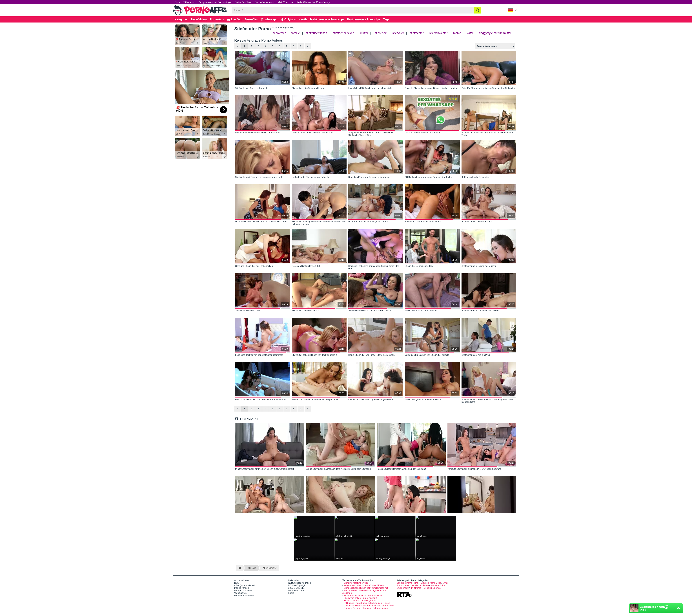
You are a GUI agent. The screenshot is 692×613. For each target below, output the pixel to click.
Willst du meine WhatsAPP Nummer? (423, 132)
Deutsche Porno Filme (407, 583)
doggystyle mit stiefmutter (495, 33)
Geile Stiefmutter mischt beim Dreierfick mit (313, 132)
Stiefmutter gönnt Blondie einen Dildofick (425, 399)
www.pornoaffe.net (243, 590)
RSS (236, 583)
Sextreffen (251, 19)
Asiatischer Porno (420, 585)
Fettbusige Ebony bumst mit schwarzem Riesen (367, 603)
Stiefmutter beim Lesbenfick (305, 310)
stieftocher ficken (343, 33)
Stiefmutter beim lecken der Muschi (479, 266)
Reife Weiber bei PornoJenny (313, 2)
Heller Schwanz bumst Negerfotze (360, 600)
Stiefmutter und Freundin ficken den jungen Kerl (258, 177)
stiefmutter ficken (316, 33)
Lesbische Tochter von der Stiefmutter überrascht (259, 355)
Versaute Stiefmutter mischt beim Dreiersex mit (258, 132)
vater (470, 33)
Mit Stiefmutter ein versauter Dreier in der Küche (428, 177)
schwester (279, 33)
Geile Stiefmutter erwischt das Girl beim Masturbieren (261, 221)
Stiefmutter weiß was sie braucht (251, 88)
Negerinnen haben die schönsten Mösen (364, 585)
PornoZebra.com (264, 2)
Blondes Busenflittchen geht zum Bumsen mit (366, 588)
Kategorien (181, 19)
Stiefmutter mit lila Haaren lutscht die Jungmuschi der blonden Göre (487, 400)
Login (291, 593)
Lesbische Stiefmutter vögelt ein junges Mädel (370, 399)
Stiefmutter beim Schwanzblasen (308, 88)
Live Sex (236, 19)
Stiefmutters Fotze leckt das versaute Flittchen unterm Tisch (487, 133)
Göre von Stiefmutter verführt (306, 266)
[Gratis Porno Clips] (200, 15)
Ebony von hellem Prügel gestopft (360, 598)
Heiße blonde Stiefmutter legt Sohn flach (311, 177)
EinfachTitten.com (185, 2)
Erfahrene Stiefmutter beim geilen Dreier (368, 221)
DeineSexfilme (243, 2)
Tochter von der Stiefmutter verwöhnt (423, 221)
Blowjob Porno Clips (431, 583)
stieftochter (416, 33)
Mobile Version (241, 588)
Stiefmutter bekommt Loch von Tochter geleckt (314, 355)
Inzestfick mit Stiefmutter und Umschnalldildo (370, 88)
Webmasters (240, 593)
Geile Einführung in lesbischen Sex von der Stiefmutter (488, 88)
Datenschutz (294, 580)
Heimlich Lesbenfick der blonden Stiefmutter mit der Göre (373, 267)
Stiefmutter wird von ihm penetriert (421, 310)
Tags (386, 19)
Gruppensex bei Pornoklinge (215, 2)
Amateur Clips (438, 585)
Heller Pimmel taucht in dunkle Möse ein (363, 595)
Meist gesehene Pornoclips (327, 19)
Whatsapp (270, 19)
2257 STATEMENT (297, 588)
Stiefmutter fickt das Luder (247, 310)
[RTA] (404, 596)
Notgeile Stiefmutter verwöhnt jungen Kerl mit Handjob (431, 88)
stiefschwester (438, 33)
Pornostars (217, 19)
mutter (364, 33)
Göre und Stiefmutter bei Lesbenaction (254, 266)
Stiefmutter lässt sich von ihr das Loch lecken (370, 310)
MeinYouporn (285, 2)
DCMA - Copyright (297, 585)
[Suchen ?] (477, 10)
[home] (239, 568)
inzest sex (380, 33)
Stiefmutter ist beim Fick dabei (419, 266)
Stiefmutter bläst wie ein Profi (476, 355)
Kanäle (303, 19)
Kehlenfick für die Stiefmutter (475, 177)
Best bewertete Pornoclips (363, 19)
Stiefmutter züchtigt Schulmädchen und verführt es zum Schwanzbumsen (318, 222)
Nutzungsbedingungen (299, 583)
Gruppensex (402, 588)
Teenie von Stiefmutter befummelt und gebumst (315, 399)
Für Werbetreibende (244, 595)
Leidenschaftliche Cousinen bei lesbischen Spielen (369, 605)
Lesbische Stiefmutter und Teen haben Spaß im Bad (260, 399)
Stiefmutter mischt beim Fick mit (477, 221)
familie (295, 33)
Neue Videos (199, 19)
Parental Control (296, 590)
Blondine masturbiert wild (356, 583)
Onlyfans (290, 19)
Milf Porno (416, 588)
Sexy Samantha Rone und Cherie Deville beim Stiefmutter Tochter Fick (371, 133)
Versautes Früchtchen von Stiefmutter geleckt (427, 355)
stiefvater (398, 33)
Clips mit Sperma (432, 588)
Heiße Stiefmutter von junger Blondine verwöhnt (371, 355)
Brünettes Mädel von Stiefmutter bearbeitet (369, 177)
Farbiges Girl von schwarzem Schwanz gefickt (366, 608)
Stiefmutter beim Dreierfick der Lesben (480, 310)
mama (457, 33)
